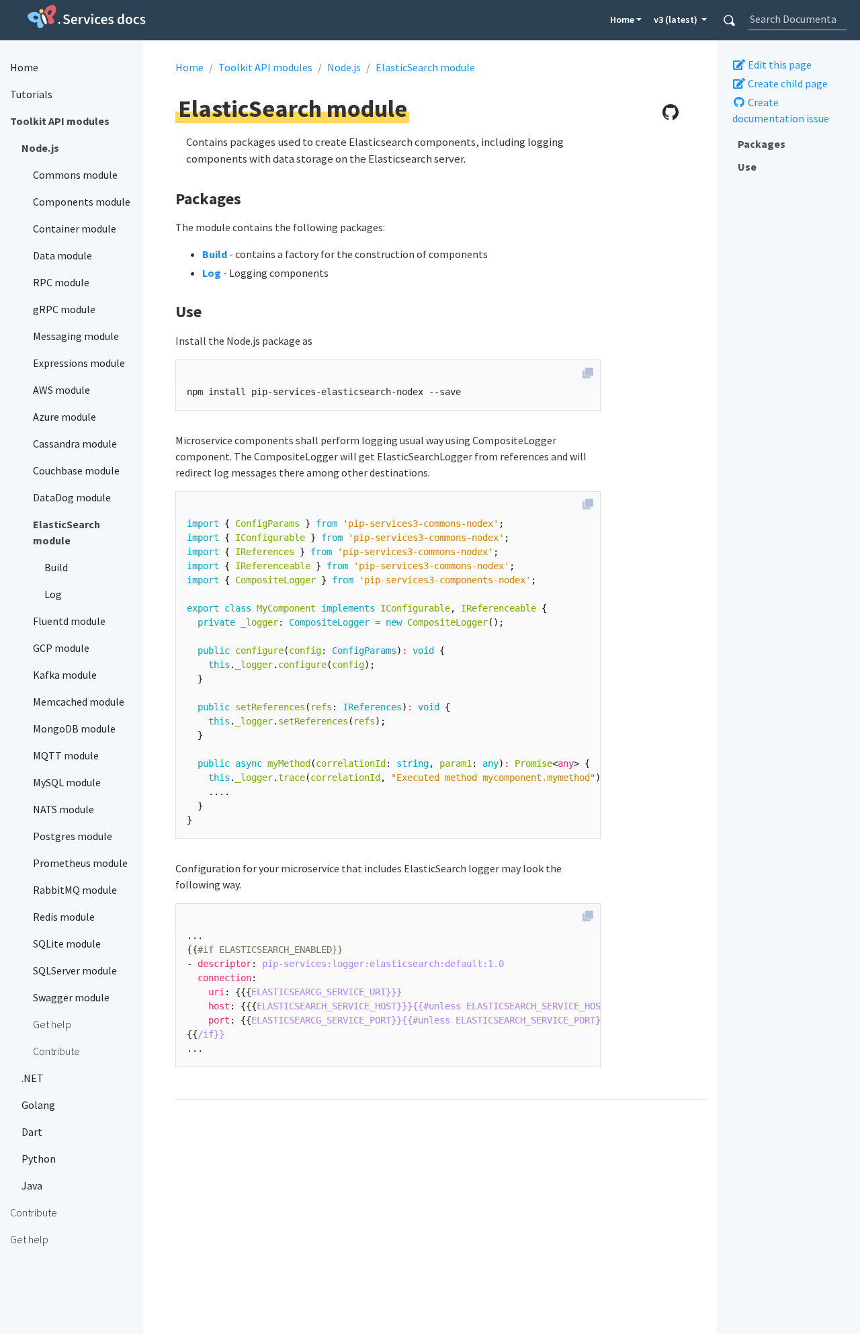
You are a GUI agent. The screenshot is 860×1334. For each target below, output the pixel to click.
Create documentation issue (780, 111)
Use (747, 167)
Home (622, 19)
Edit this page (779, 65)
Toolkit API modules (265, 67)
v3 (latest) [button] (676, 19)
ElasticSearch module (425, 67)
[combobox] (797, 19)
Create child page (787, 84)
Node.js (344, 67)
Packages (761, 144)
